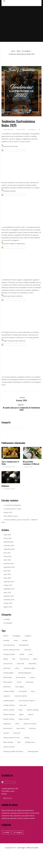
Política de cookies (32, 848)
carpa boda (20, 663)
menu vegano (19, 687)
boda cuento (21, 728)
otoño (17, 724)
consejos (6, 733)
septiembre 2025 (9, 549)
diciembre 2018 (9, 596)
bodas (20, 710)
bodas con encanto (30, 724)
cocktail (21, 654)
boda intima (32, 663)
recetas (19, 682)
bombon (25, 640)
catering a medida (9, 654)
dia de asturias (21, 677)
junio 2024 (7, 571)
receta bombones (9, 645)
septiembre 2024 (9, 567)
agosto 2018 (8, 607)
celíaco (17, 668)
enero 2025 (7, 560)
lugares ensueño (24, 719)
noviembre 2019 (9, 582)
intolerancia (7, 687)
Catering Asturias (33, 751)
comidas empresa (9, 705)
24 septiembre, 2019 (9, 467)
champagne (16, 636)
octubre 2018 (8, 603)
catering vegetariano (24, 673)
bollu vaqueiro (7, 682)
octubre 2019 (8, 585)
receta (16, 640)
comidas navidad (8, 691)
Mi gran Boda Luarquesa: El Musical (31, 462)
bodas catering (8, 742)
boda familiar (7, 677)
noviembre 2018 (9, 600)
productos (32, 728)
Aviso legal (21, 848)
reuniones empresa (20, 696)
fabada (5, 659)
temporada (29, 682)
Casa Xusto (27, 650)
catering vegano (8, 673)
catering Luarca (30, 742)
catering (26, 737)
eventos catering (8, 710)
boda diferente (24, 645)
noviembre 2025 (9, 545)
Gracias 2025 (8, 512)
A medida (7, 619)
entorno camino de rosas (11, 650)
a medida (6, 640)
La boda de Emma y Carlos (12, 509)
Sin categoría (32, 129)
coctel (30, 654)
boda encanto (7, 728)
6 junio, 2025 (28, 467)
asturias (30, 714)
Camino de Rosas (8, 129)
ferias (33, 691)
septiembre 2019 (9, 589)
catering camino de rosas (11, 737)
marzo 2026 (7, 538)
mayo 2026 (7, 535)
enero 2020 (7, 578)
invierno (5, 636)
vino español (22, 691)
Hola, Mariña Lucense (11, 516)
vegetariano (7, 724)
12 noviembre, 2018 (8, 489)
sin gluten (28, 636)
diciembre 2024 (9, 563)
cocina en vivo (7, 663)
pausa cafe (22, 705)
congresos (6, 696)
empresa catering (32, 710)
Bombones (5, 485)
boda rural (17, 733)
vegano (21, 714)
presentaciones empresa (27, 700)
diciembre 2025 (9, 542)
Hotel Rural (6, 668)
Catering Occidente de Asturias (13, 751)
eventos (32, 677)
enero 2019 (7, 592)
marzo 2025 (7, 556)
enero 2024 (7, 574)
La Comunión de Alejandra (12, 505)
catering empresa (8, 700)
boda (18, 742)
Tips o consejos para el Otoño (10, 462)
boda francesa (24, 659)
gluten (35, 659)
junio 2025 (7, 553)
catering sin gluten (30, 668)
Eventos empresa (8, 714)
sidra (13, 659)
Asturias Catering (8, 719)
